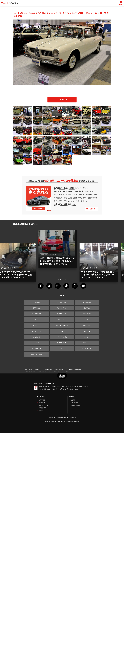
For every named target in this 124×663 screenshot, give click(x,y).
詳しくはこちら (90, 209)
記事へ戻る (63, 99)
